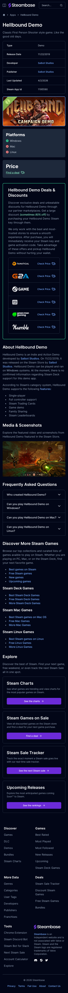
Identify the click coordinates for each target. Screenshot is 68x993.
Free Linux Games (20, 642)
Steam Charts (12, 861)
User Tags (10, 897)
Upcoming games (20, 581)
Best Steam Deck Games (24, 595)
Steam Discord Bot (16, 939)
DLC (6, 841)
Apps (13, 14)
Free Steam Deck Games (24, 599)
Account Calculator (16, 959)
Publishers (10, 910)
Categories (11, 890)
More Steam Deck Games (24, 603)
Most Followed (44, 848)
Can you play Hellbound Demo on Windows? (28, 506)
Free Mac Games (19, 621)
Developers (11, 903)
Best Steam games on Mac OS (27, 617)
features (45, 389)
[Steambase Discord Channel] (35, 960)
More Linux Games (20, 646)
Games (8, 834)
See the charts (32, 701)
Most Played (43, 841)
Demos (8, 848)
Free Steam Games (47, 901)
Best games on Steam (22, 569)
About (42, 986)
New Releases (44, 854)
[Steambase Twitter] (46, 960)
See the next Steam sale (32, 770)
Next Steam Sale (14, 952)
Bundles (9, 854)
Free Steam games (20, 573)
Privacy (11, 986)
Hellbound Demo (29, 14)
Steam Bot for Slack (16, 946)
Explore (9, 965)
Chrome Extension (15, 932)
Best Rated (42, 834)
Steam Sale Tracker (47, 883)
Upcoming (41, 861)
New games (16, 577)
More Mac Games (20, 625)
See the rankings (32, 805)
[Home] (4, 15)
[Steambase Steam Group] (41, 960)
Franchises (10, 916)
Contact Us (54, 986)
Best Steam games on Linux (26, 638)
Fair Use (32, 986)
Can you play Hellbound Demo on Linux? (28, 528)
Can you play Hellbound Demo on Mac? (31, 517)
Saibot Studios (46, 63)
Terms (21, 986)
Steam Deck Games (47, 867)
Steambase (40, 934)
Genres (8, 883)
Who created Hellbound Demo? (26, 494)
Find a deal (32, 735)
